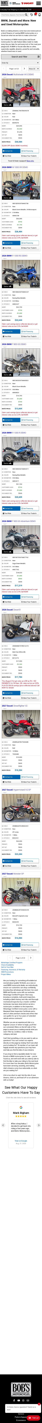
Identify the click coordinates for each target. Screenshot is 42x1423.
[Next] (39, 1125)
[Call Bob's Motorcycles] (39, 15)
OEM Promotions (7, 972)
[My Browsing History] (31, 15)
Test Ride (7, 156)
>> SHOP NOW (29, 10)
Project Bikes (6, 974)
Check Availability (7, 965)
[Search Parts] (26, 15)
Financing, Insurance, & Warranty (13, 970)
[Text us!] (33, 1418)
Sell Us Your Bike (7, 967)
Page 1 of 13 (14, 69)
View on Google (21, 1141)
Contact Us (8, 151)
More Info (30, 161)
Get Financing (28, 151)
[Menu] (38, 4)
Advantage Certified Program (11, 963)
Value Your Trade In (29, 156)
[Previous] (3, 1125)
